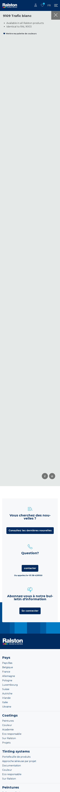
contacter (30, 568)
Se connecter (30, 610)
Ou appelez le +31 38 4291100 (28, 575)
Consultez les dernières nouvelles (30, 530)
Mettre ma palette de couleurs (21, 33)
